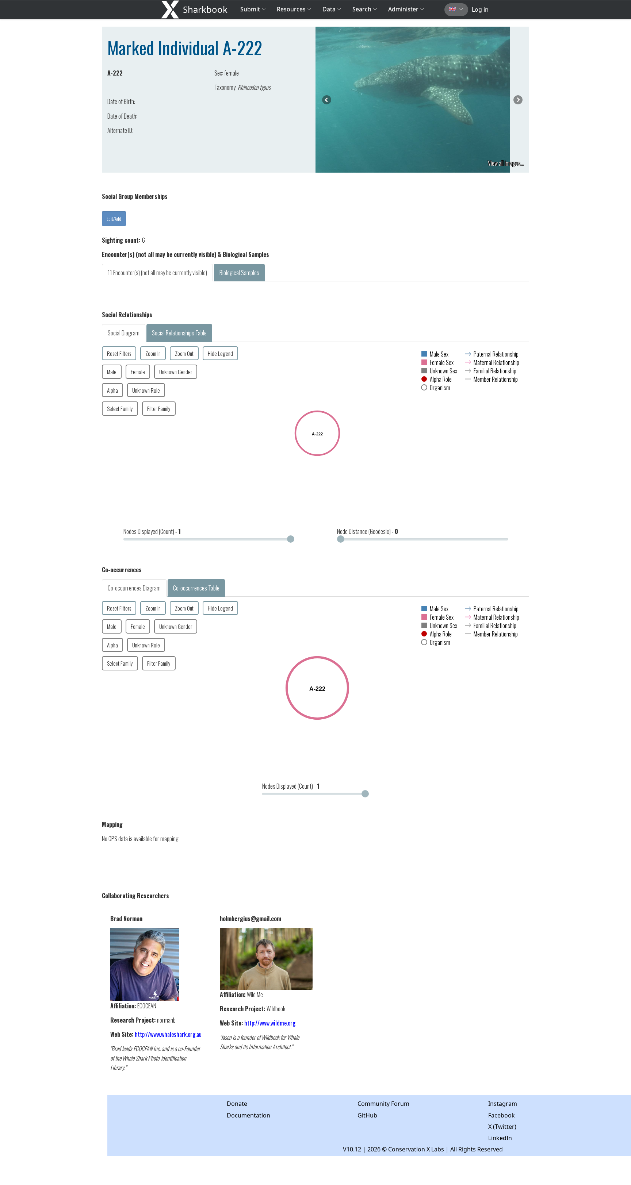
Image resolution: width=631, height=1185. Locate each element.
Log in (480, 9)
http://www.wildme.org (269, 1023)
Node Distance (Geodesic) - (367, 531)
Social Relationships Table (179, 332)
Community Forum (383, 1104)
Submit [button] (250, 9)
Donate (237, 1104)
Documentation (248, 1115)
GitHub (367, 1115)
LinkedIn (500, 1138)
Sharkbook (205, 9)
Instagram (502, 1104)
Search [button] (361, 9)
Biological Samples (239, 272)
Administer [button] (403, 9)
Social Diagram (123, 332)
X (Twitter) (502, 1127)
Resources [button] (291, 9)
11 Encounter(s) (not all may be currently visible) (157, 272)
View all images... (506, 163)
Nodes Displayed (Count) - (152, 531)
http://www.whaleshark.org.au (168, 1034)
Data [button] (329, 9)
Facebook (501, 1115)
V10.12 (352, 1149)
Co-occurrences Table (196, 588)
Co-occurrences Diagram (134, 588)
